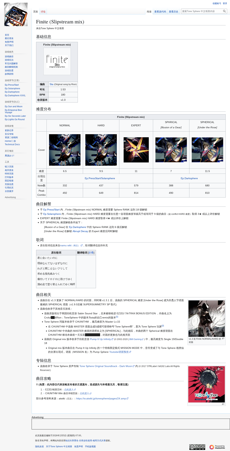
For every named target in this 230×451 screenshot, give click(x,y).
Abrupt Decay (80, 231)
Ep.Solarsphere (52, 213)
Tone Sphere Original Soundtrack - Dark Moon (105, 366)
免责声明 (78, 446)
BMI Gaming (135, 339)
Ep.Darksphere (189, 178)
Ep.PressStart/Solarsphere (100, 178)
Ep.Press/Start (51, 209)
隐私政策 (39, 446)
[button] (9, 191)
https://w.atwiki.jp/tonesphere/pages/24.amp (101, 398)
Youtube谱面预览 (119, 351)
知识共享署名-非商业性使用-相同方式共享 (85, 440)
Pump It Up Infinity (100, 339)
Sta (51, 84)
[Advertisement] (131, 424)
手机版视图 (90, 446)
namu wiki (70, 245)
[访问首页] (15, 14)
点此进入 (68, 389)
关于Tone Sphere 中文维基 (59, 446)
